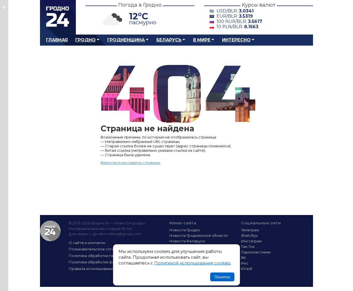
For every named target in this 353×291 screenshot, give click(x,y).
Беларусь (168, 40)
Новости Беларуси (187, 241)
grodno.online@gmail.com (117, 234)
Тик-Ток (248, 246)
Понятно (222, 277)
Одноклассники (256, 252)
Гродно (85, 40)
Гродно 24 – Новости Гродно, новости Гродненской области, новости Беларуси (58, 17)
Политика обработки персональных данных (110, 255)
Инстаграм (251, 241)
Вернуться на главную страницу (130, 162)
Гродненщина (126, 40)
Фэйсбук (249, 235)
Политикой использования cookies (192, 263)
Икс (244, 263)
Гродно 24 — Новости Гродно (50, 231)
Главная (57, 40)
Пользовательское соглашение (99, 249)
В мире (201, 40)
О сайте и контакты (87, 242)
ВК (243, 257)
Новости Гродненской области (198, 235)
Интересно (236, 40)
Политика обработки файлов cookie (103, 262)
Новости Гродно (184, 230)
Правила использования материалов (104, 268)
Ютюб (246, 268)
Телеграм (250, 230)
